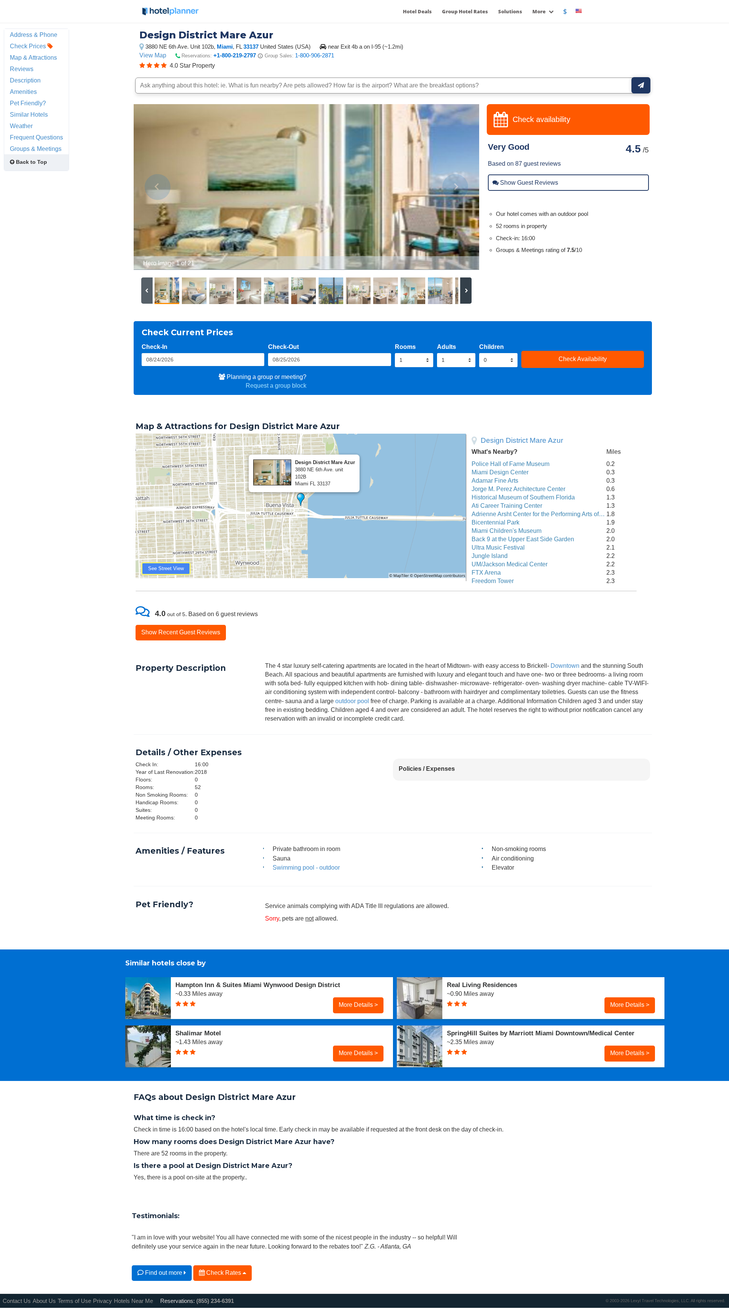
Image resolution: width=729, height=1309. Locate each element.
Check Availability (583, 358)
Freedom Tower (493, 580)
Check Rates (224, 1272)
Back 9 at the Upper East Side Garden (523, 539)
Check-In (154, 346)
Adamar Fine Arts (495, 480)
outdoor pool (352, 700)
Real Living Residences (482, 985)
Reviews (21, 68)
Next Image (455, 187)
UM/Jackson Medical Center (510, 564)
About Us (44, 1301)
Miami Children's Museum (506, 530)
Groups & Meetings (36, 148)
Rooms (405, 346)
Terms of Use (74, 1301)
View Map (152, 55)
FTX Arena (486, 572)
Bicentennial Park (495, 522)
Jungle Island (490, 555)
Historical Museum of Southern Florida (523, 497)
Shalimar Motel (198, 1033)
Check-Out (283, 346)
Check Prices (28, 46)
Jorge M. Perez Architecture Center (518, 488)
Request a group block (276, 385)
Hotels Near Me (133, 1301)
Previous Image (158, 187)
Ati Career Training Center (507, 505)
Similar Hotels (29, 114)
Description (25, 80)
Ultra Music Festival (498, 547)
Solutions (510, 11)
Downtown (565, 665)
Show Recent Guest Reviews (180, 632)
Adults (446, 346)
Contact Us (17, 1301)
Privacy (102, 1301)
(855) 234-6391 (215, 1301)
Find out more (164, 1272)
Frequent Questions (36, 137)
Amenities (23, 91)
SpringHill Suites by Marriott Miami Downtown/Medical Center (540, 1033)
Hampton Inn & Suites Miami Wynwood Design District (257, 985)
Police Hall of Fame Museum (510, 463)
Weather (21, 125)
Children (491, 346)
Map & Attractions (33, 57)
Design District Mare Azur (522, 440)
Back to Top (30, 162)
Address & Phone (33, 34)
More (539, 11)
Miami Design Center (500, 472)
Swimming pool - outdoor (306, 867)
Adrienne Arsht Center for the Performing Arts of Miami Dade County (563, 513)
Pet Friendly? (28, 103)
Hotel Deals (417, 11)
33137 (251, 46)
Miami (225, 46)
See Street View (166, 568)
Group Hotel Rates (465, 11)
